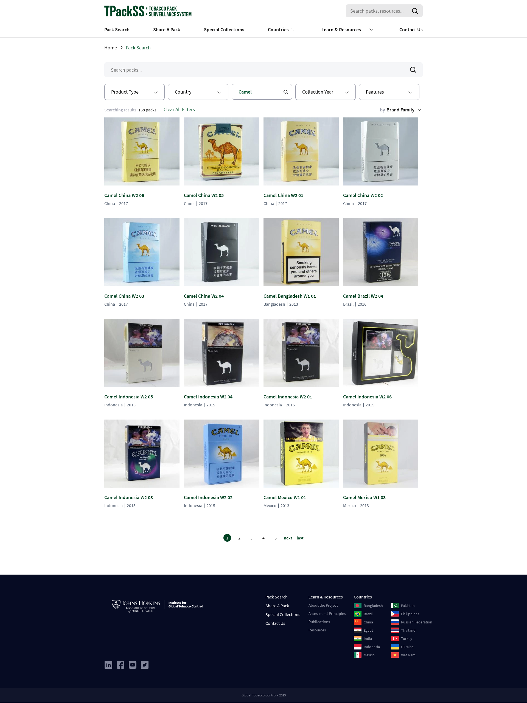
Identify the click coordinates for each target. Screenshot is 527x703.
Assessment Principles (327, 613)
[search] (416, 11)
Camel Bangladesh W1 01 (290, 296)
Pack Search (117, 29)
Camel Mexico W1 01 (285, 497)
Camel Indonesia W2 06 (367, 396)
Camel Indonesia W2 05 (128, 396)
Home (110, 47)
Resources (317, 629)
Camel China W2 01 (283, 195)
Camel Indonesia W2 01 (288, 396)
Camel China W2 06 (124, 195)
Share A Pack (166, 29)
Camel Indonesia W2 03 (128, 497)
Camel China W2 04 (204, 296)
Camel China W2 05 (204, 195)
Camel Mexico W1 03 (364, 497)
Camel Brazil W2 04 (363, 296)
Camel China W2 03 (124, 296)
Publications (319, 621)
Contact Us (411, 29)
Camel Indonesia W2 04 (208, 396)
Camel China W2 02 (363, 195)
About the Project (323, 605)
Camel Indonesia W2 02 (208, 497)
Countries (278, 29)
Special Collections (224, 29)
